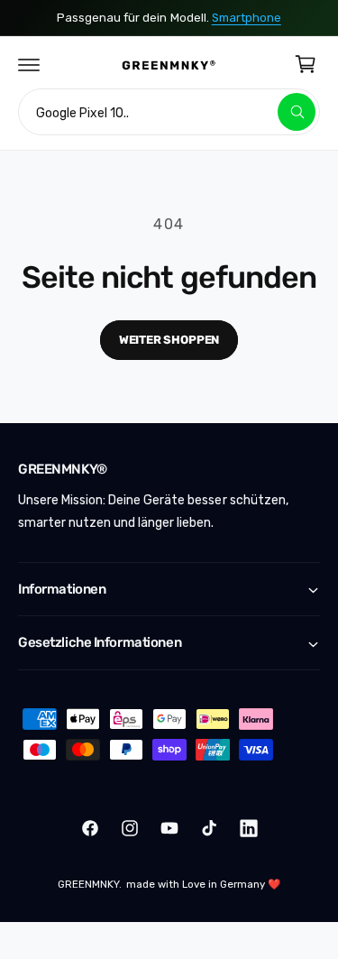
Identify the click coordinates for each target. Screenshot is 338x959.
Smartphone (246, 17)
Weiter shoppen (169, 339)
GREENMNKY (88, 884)
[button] (29, 64)
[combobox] (169, 111)
